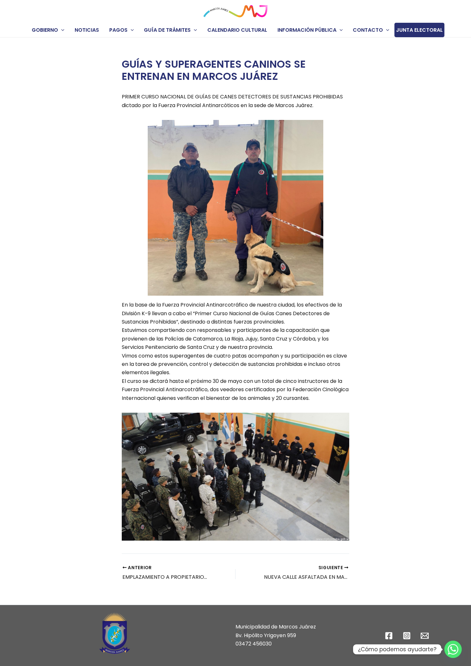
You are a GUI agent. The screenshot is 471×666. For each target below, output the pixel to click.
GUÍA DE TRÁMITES (167, 30)
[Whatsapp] (453, 649)
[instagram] (408, 636)
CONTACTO (368, 30)
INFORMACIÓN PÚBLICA (306, 30)
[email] (425, 636)
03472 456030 (254, 643)
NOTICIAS (87, 30)
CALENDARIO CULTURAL (237, 30)
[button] (61, 30)
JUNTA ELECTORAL (419, 30)
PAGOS (118, 30)
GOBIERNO (45, 30)
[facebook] (390, 636)
